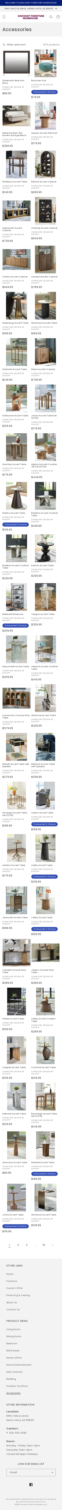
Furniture (11, 1281)
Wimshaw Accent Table (43, 1215)
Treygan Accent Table (43, 614)
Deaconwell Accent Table (15, 666)
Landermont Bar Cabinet (44, 277)
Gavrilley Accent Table (14, 464)
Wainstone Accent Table (44, 323)
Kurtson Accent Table (42, 565)
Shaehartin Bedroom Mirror (13, 81)
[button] (3, 17)
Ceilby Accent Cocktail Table (43, 1020)
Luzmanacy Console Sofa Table (16, 716)
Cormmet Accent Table (43, 1067)
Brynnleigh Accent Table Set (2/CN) (44, 1115)
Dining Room (13, 1336)
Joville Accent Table (13, 1215)
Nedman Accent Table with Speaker (43, 765)
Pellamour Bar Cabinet (43, 369)
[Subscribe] (51, 1472)
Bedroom (11, 1343)
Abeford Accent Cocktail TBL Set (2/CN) (44, 465)
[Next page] (52, 1245)
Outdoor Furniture (17, 1386)
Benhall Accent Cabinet (43, 182)
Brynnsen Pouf (38, 80)
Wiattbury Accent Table (14, 182)
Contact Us (13, 1309)
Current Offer (14, 1288)
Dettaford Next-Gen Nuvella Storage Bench (14, 134)
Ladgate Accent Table (14, 1067)
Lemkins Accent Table (13, 865)
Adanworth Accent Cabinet (12, 229)
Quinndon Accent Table (14, 1162)
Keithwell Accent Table (14, 1114)
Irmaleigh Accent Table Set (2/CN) (14, 814)
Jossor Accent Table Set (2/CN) (44, 416)
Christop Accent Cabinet (44, 228)
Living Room (13, 1329)
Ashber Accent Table (13, 1019)
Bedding (11, 1379)
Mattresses (13, 1350)
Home (9, 1274)
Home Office (14, 1357)
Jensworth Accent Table (15, 917)
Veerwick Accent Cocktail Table (44, 667)
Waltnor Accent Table (13, 513)
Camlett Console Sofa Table (14, 971)
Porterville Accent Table (14, 369)
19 (44, 1245)
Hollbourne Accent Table (15, 415)
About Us (11, 1302)
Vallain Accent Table (42, 813)
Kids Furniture (14, 1371)
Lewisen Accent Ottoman (44, 133)
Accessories (13, 1393)
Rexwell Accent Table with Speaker (15, 765)
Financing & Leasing (18, 1295)
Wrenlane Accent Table (43, 715)
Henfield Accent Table (42, 1162)
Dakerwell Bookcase (12, 614)
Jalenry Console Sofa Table (42, 971)
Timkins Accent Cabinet (15, 277)
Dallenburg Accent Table (15, 323)
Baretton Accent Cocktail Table (44, 514)
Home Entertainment (19, 1364)
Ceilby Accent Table (41, 865)
